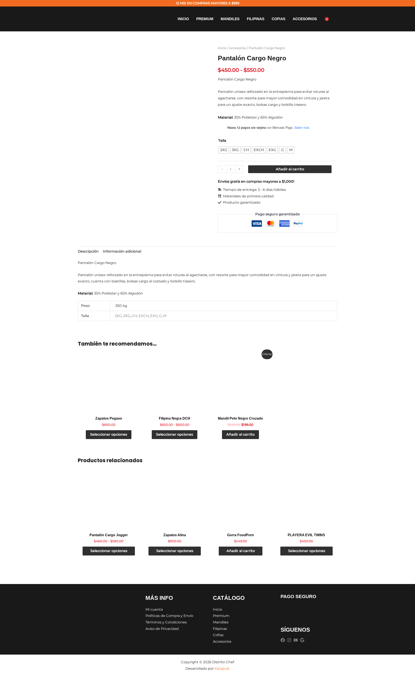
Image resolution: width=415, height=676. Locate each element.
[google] (303, 640)
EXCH (144, 316)
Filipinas (255, 19)
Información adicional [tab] (122, 251)
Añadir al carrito (290, 169)
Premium (204, 19)
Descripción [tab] (88, 251)
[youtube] (296, 640)
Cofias (278, 19)
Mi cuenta (154, 609)
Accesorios (305, 19)
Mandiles (230, 19)
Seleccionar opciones (108, 434)
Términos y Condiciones (166, 622)
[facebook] (283, 640)
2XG (118, 316)
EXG (154, 316)
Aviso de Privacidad (162, 629)
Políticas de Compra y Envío (169, 616)
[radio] (224, 150)
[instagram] (290, 640)
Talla (222, 140)
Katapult (222, 668)
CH (134, 316)
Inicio (183, 19)
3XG (126, 316)
